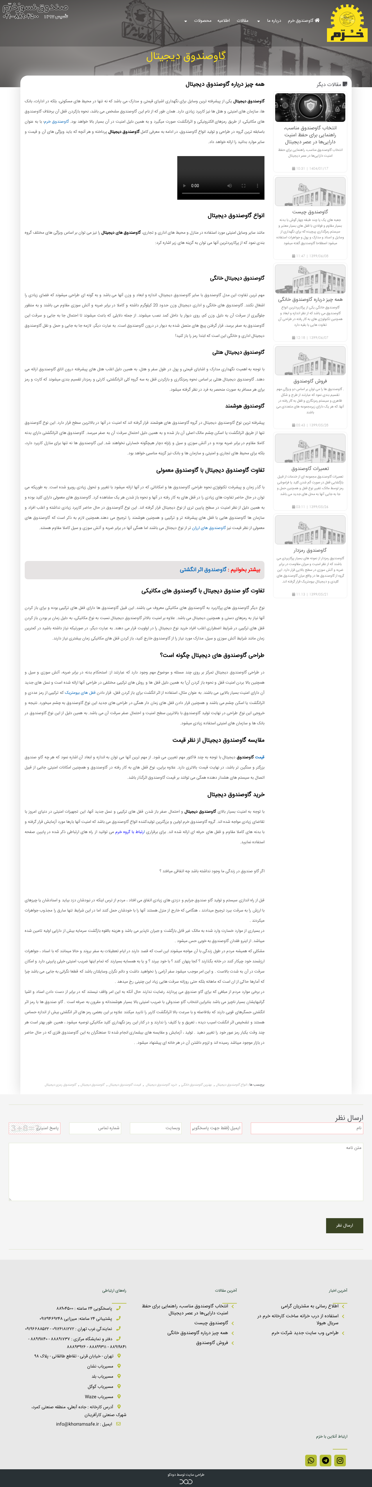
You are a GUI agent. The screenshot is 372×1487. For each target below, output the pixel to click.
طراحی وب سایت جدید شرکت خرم (305, 1333)
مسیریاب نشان (101, 1366)
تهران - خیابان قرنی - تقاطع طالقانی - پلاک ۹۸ (75, 1356)
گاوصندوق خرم (301, 20)
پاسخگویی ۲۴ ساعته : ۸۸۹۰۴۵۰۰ (84, 1308)
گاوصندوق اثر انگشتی (203, 570)
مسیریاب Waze (100, 1397)
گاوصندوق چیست (211, 1323)
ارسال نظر (344, 1225)
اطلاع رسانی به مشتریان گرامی (310, 1306)
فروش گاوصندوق (212, 1343)
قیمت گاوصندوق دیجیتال (125, 1084)
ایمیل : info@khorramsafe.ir (84, 1424)
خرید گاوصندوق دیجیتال (161, 1084)
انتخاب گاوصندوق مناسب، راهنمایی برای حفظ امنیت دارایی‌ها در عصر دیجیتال (185, 1310)
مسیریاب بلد (103, 1376)
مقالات (243, 20)
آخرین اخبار (338, 1291)
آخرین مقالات (226, 1291)
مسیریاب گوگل (101, 1387)
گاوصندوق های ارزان (209, 528)
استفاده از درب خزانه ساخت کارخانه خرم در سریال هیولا (298, 1320)
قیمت (259, 757)
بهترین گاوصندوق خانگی (196, 1084)
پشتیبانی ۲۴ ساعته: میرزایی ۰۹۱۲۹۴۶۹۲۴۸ (76, 1319)
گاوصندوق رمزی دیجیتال (60, 1084)
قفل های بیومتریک (81, 693)
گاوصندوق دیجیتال (92, 1084)
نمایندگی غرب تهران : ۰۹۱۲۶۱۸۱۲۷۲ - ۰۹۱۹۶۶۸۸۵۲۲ (69, 1329)
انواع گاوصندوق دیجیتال (231, 1084)
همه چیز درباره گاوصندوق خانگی (197, 1333)
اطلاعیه (224, 20)
